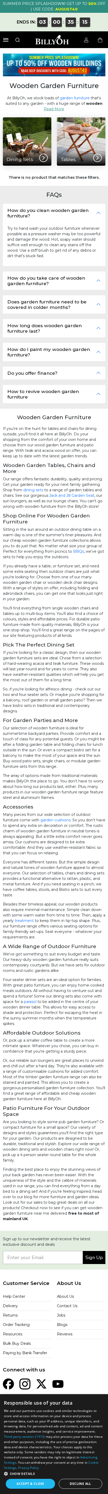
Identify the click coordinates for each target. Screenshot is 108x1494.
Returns (10, 1315)
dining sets (33, 490)
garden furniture (75, 98)
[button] (54, 1473)
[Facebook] (8, 1383)
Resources (12, 1334)
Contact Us (67, 1305)
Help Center (14, 1296)
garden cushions (55, 820)
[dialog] (54, 1444)
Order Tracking (16, 1324)
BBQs (78, 551)
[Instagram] (24, 1383)
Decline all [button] (80, 1483)
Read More (54, 109)
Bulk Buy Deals (17, 1343)
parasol (30, 1001)
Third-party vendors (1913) (24, 1436)
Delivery (10, 1305)
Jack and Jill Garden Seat (71, 495)
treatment (24, 920)
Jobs (61, 1315)
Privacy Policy (28, 1468)
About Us (65, 1296)
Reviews (64, 1334)
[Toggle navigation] (6, 40)
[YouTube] (57, 1383)
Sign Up (94, 1257)
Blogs (62, 1324)
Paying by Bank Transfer (25, 1353)
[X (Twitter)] (41, 1383)
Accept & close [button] (30, 1483)
